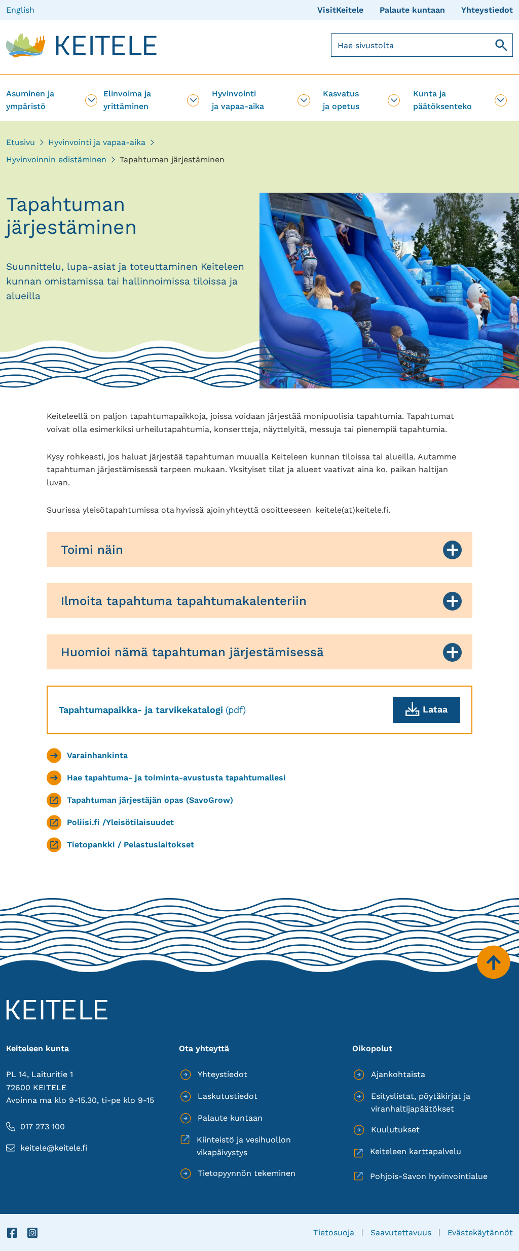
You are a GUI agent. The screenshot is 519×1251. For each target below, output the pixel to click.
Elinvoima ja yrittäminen (127, 100)
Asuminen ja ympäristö (30, 100)
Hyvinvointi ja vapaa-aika (238, 100)
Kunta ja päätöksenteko (442, 100)
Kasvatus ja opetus (341, 100)
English (20, 10)
